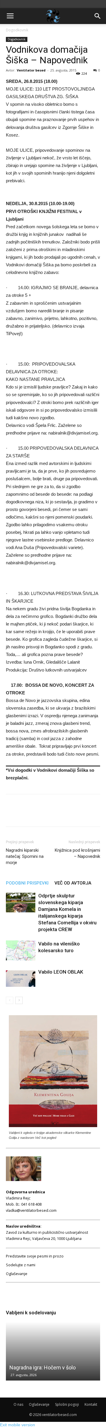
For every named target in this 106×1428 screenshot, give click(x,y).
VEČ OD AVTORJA (72, 883)
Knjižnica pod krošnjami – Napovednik (77, 853)
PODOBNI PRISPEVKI (27, 883)
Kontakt (91, 1404)
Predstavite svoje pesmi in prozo (35, 1256)
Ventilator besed (31, 70)
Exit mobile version (17, 1424)
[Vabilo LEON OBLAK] (20, 979)
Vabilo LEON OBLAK (60, 972)
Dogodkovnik (17, 30)
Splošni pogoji (67, 1404)
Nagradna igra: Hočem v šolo (42, 1367)
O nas (18, 1404)
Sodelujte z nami (20, 1264)
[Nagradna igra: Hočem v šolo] (53, 1351)
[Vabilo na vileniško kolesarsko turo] (20, 950)
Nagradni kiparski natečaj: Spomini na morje (25, 856)
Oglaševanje (16, 1273)
